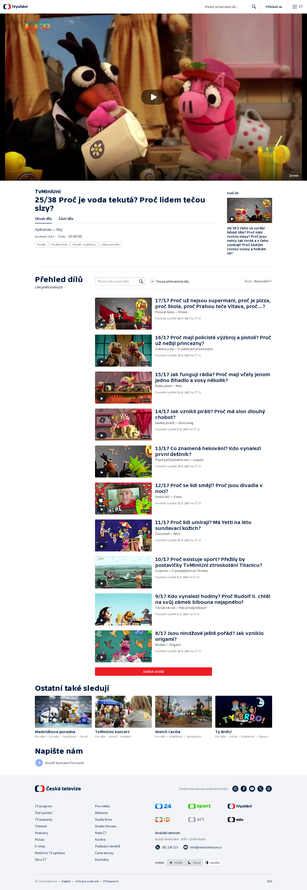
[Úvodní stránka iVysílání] (19, 6)
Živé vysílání (43, 813)
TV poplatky (43, 819)
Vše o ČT (41, 859)
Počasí (39, 839)
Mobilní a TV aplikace (50, 853)
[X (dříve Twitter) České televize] (260, 788)
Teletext (41, 826)
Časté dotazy (104, 853)
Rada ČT (101, 833)
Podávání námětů (107, 846)
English (66, 881)
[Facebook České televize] (243, 788)
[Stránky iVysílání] (240, 807)
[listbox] (194, 862)
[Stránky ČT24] (163, 807)
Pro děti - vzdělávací (84, 244)
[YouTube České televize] (252, 788)
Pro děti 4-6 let (59, 244)
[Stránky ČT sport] (199, 807)
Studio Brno (103, 819)
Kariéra (100, 839)
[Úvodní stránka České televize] (58, 788)
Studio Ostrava (105, 826)
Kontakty (102, 859)
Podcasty (41, 833)
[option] (176, 863)
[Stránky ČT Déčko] (162, 821)
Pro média (102, 806)
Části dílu (65, 218)
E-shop (40, 846)
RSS (269, 881)
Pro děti (41, 244)
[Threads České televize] (268, 788)
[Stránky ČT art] (196, 821)
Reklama (101, 813)
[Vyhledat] (141, 281)
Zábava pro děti (110, 244)
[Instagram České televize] (235, 788)
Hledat (254, 7)
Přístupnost (110, 881)
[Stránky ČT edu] (235, 821)
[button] (153, 97)
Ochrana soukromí (87, 881)
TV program (43, 806)
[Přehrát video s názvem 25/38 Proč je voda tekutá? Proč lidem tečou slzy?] (153, 97)
